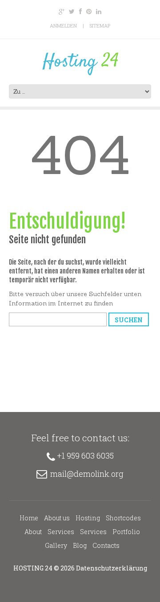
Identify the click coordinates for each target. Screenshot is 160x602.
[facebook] (80, 11)
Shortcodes (123, 518)
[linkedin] (98, 11)
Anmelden (63, 25)
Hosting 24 (32, 568)
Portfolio (126, 531)
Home (29, 518)
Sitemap (99, 25)
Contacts (106, 545)
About (33, 531)
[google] (61, 11)
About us (57, 518)
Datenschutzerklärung (111, 568)
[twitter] (72, 11)
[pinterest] (89, 11)
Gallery (56, 545)
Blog (80, 545)
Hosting (88, 518)
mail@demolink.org (87, 473)
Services (61, 531)
